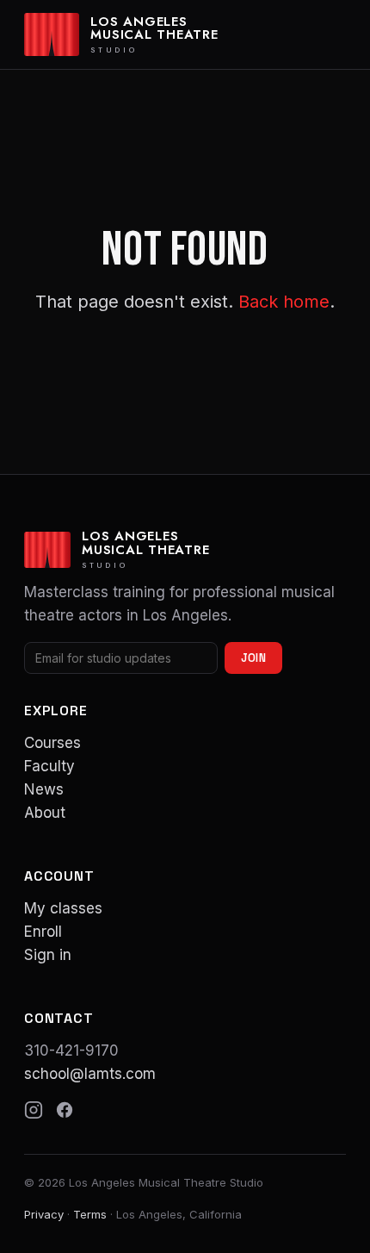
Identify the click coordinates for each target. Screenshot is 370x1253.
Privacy (44, 1214)
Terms (90, 1214)
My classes (63, 908)
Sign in (47, 954)
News (44, 789)
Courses (52, 742)
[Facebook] (64, 1109)
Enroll (43, 931)
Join (253, 658)
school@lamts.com (90, 1073)
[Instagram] (33, 1109)
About (44, 812)
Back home (284, 301)
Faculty (49, 766)
